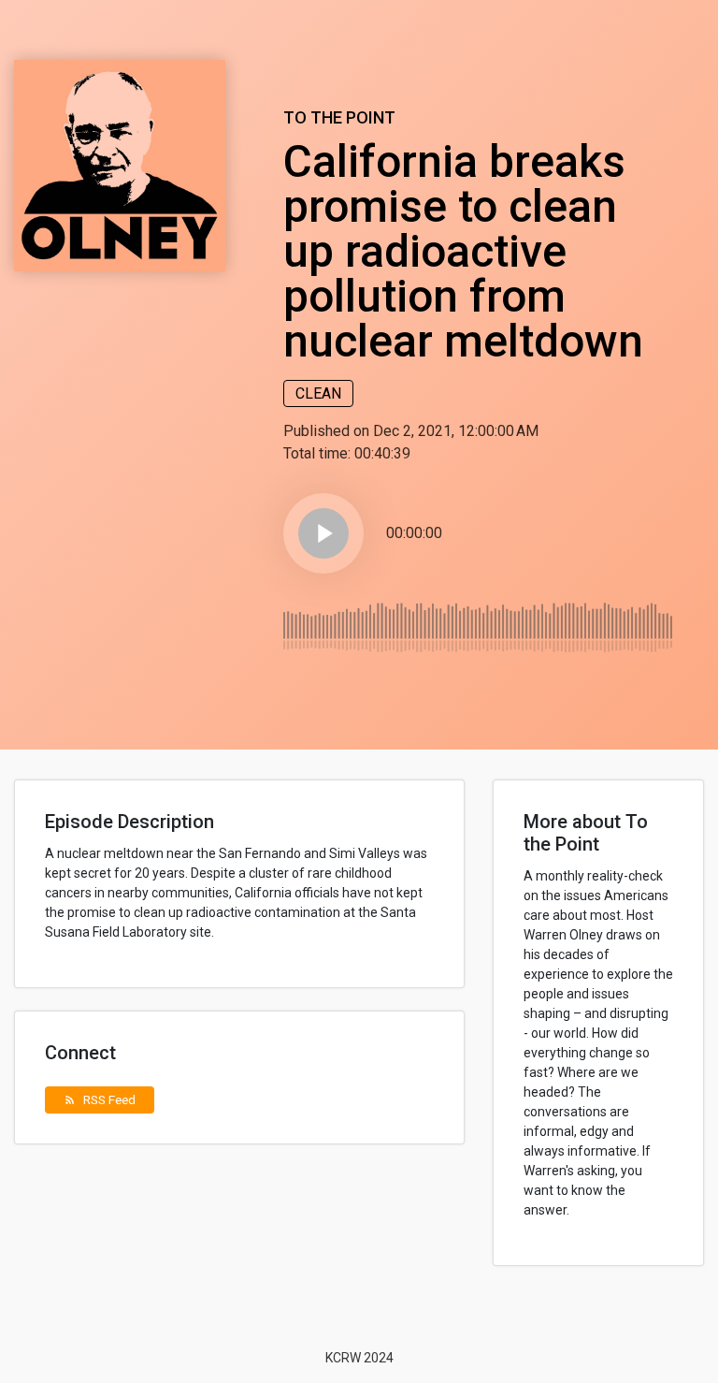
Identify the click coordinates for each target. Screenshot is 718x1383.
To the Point (339, 117)
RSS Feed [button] (100, 1099)
